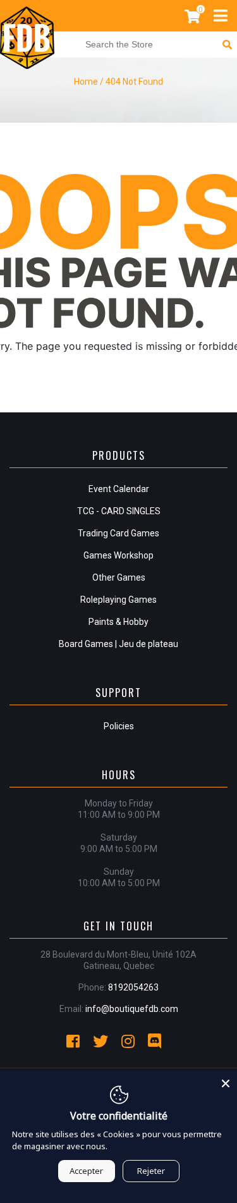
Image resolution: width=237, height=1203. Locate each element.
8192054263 (133, 987)
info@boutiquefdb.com (131, 1009)
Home (86, 82)
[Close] (225, 1081)
